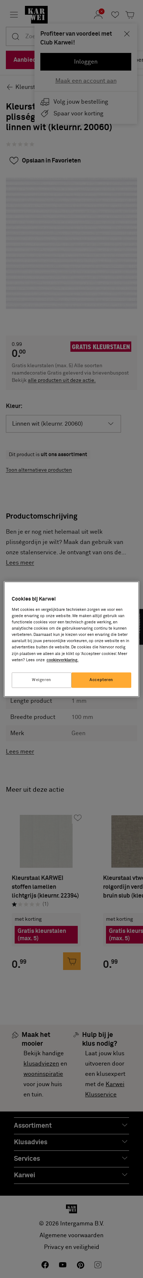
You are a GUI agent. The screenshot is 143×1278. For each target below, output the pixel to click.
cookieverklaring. (62, 660)
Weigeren (41, 680)
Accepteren (101, 680)
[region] (72, 639)
